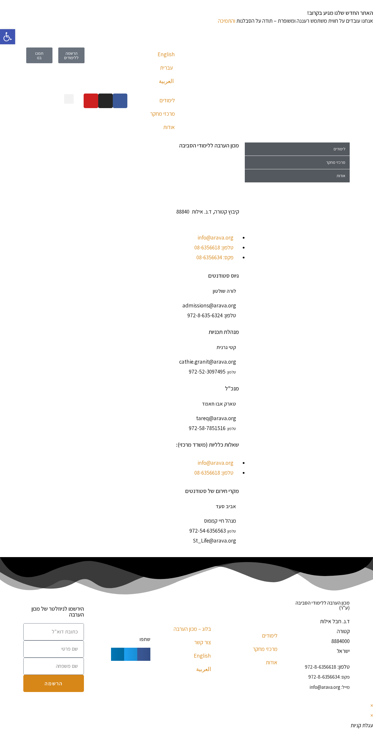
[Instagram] (105, 101)
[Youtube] (91, 101)
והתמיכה (226, 20)
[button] (69, 99)
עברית (166, 67)
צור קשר (202, 642)
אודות (169, 127)
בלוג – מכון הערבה (192, 628)
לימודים (167, 100)
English (166, 54)
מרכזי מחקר (162, 113)
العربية (166, 81)
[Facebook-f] (120, 101)
